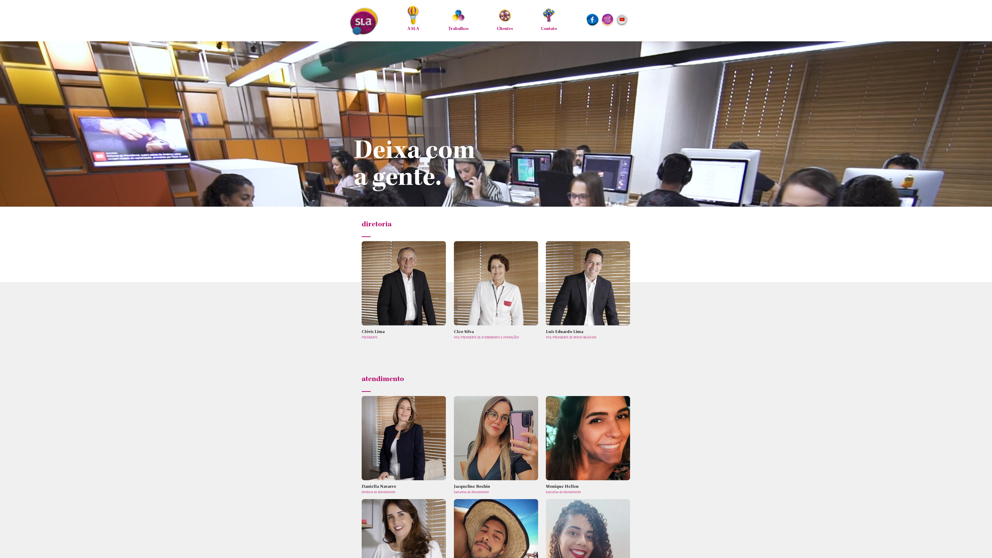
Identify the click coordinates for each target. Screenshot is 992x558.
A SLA (413, 29)
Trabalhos (458, 29)
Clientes (505, 29)
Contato (549, 29)
